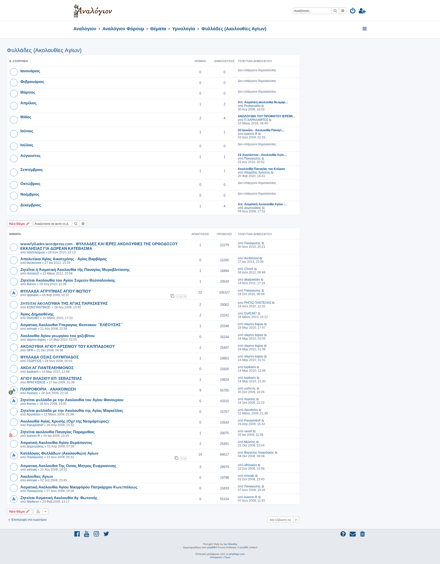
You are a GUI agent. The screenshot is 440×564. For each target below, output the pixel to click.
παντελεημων (36, 252)
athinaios (250, 465)
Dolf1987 (33, 318)
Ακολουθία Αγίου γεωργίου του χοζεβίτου (57, 335)
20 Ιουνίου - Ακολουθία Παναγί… (261, 130)
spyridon (33, 295)
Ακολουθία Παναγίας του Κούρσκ (261, 169)
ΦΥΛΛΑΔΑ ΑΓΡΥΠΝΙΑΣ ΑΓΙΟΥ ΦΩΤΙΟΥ (55, 291)
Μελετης (249, 442)
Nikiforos (33, 501)
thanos (31, 284)
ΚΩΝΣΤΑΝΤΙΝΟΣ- (39, 307)
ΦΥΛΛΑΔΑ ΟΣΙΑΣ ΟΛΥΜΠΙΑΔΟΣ (49, 357)
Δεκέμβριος (30, 205)
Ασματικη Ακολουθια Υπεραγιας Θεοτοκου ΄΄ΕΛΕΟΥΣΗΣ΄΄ (71, 324)
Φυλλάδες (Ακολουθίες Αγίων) (44, 50)
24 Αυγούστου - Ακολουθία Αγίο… (262, 155)
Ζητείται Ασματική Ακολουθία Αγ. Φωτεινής (59, 497)
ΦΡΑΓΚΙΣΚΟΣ (36, 382)
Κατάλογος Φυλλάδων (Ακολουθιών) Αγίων (59, 453)
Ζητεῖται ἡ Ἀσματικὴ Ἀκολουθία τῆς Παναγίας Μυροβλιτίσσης (75, 269)
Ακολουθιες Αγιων (36, 476)
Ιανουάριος (30, 70)
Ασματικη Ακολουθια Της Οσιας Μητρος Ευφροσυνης (68, 465)
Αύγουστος (30, 155)
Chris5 (248, 269)
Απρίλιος (28, 102)
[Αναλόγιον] (92, 10)
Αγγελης (32, 393)
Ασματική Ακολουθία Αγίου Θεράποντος (56, 442)
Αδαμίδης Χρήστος (257, 172)
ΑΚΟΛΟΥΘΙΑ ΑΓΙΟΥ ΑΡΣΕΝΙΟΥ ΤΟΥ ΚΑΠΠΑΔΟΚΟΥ (67, 346)
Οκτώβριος (30, 183)
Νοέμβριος (29, 194)
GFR (30, 350)
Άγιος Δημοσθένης (37, 314)
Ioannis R (250, 134)
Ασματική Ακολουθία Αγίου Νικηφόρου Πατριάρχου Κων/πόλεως (79, 487)
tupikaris (32, 371)
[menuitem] (353, 12)
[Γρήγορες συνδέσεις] (365, 29)
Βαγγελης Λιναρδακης (259, 452)
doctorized (34, 263)
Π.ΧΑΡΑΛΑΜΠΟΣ (256, 120)
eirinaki (32, 328)
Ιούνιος (26, 130)
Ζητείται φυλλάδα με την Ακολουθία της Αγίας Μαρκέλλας (71, 410)
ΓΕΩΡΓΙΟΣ (34, 361)
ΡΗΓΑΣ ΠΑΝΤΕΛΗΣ (257, 303)
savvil (248, 431)
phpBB (211, 547)
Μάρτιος (27, 92)
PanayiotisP (35, 425)
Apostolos (33, 414)
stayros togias (253, 324)
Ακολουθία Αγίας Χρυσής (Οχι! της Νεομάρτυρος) (64, 421)
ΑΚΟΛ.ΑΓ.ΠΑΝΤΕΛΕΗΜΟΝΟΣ (47, 367)
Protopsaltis (252, 106)
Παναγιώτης (252, 158)
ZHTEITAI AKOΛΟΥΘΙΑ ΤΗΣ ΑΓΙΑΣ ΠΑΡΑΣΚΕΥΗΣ (64, 303)
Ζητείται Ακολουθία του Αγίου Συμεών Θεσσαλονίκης (67, 280)
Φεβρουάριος (32, 81)
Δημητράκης (252, 208)
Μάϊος (25, 116)
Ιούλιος (26, 144)
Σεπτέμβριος (31, 169)
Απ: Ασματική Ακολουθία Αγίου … (262, 204)
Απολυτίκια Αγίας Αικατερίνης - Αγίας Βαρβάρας (63, 258)
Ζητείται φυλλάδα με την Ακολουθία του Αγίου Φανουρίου (71, 399)
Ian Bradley (230, 544)
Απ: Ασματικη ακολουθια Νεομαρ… (263, 102)
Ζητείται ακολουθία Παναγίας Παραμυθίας (57, 431)
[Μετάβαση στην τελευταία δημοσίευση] (263, 243)
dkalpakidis (252, 279)
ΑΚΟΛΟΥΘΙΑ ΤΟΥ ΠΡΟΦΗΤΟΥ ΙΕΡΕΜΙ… (266, 116)
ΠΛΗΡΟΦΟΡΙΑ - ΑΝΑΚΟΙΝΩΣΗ (48, 389)
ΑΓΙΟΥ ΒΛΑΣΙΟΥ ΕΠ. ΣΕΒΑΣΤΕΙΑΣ (51, 378)
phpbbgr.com (236, 554)
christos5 (33, 273)
